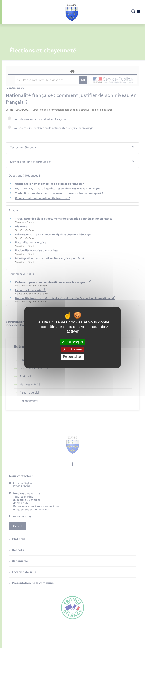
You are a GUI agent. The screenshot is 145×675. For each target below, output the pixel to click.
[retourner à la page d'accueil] (71, 11)
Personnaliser (72, 357)
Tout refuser (74, 349)
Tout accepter (73, 342)
